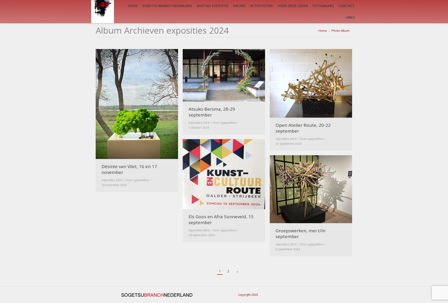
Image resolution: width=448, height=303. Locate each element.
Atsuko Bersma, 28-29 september (212, 112)
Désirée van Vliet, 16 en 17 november (129, 169)
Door (137, 180)
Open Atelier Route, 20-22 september (303, 128)
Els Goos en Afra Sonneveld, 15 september (221, 219)
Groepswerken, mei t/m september (301, 234)
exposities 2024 (112, 180)
